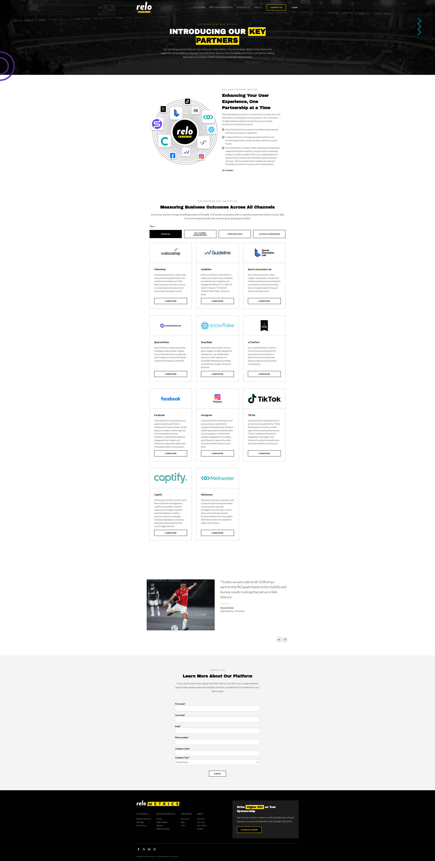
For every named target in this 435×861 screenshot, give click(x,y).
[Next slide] (285, 639)
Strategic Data (234, 234)
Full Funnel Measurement (200, 234)
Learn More (170, 301)
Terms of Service (174, 856)
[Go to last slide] (279, 639)
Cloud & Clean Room (269, 234)
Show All (165, 234)
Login (294, 7)
